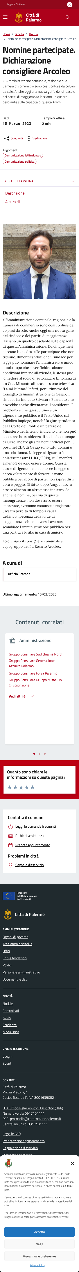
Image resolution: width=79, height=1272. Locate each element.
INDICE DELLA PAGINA (18, 181)
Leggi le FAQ (12, 1133)
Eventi (7, 1063)
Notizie (8, 1003)
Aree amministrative (17, 943)
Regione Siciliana (16, 4)
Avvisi (7, 1017)
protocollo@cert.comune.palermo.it (35, 1118)
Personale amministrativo (21, 972)
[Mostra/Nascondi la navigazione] (5, 17)
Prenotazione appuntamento (24, 1140)
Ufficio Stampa (19, 573)
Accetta (39, 1231)
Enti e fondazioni (15, 958)
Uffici (6, 951)
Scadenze (10, 1024)
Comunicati (11, 1010)
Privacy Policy (37, 1265)
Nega (39, 1244)
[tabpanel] (39, 691)
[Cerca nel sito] (67, 17)
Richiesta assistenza (17, 1155)
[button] (72, 1163)
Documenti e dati (15, 979)
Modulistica (11, 1032)
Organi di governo (15, 936)
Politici (7, 965)
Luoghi (7, 1056)
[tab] (34, 754)
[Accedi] (69, 4)
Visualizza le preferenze (39, 1256)
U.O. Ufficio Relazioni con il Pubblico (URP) (33, 1108)
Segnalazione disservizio (20, 1148)
